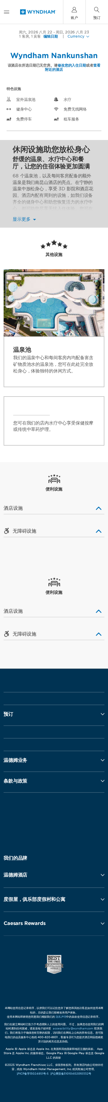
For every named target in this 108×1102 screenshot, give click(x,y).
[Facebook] (29, 819)
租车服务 (71, 119)
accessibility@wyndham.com (73, 1028)
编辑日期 (51, 36)
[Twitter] (54, 819)
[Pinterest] (79, 819)
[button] (54, 875)
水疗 (67, 99)
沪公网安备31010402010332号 (70, 1073)
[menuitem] (6, 12)
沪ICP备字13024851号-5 (33, 1073)
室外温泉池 (25, 99)
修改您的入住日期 (72, 65)
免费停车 (24, 119)
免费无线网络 (75, 109)
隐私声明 (61, 1016)
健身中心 (24, 109)
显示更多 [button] (22, 219)
